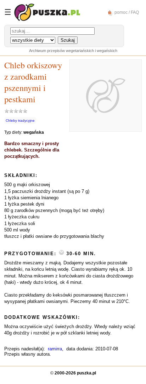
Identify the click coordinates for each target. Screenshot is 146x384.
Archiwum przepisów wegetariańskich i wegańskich (73, 50)
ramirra (55, 348)
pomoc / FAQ (126, 12)
